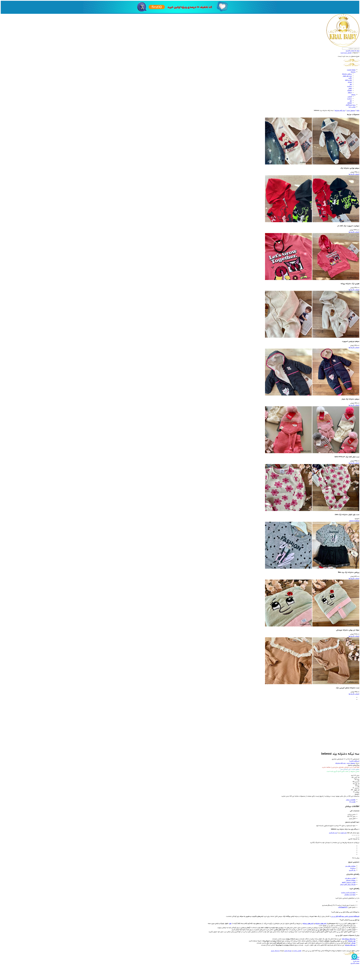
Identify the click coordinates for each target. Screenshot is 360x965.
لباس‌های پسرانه (308, 923)
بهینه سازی (287, 951)
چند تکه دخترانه (340, 110)
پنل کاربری (352, 870)
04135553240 (343, 907)
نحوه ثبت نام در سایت (348, 893)
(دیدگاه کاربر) (354, 761)
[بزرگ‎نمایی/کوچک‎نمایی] (352, 835)
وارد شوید (343, 833)
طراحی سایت (297, 951)
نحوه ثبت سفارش (350, 895)
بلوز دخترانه (352, 941)
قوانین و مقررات (350, 878)
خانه (358, 110)
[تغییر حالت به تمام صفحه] (354, 835)
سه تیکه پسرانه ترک (349, 939)
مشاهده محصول (354, 521)
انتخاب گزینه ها (354, 174)
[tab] (281, 800)
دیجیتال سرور (275, 951)
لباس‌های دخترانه (320, 923)
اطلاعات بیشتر (351, 800)
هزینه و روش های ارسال (348, 884)
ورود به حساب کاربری (352, 51)
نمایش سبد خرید (346, 53)
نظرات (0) (352, 802)
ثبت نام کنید (333, 833)
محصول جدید (351, 110)
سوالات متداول (351, 880)
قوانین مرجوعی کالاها (349, 882)
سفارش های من (350, 866)
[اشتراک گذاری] (356, 835)
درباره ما (353, 868)
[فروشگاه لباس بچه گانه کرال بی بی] (342, 46)
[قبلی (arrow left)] (358, 837)
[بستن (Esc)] (358, 835)
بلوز (230, 923)
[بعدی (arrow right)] (356, 837)
